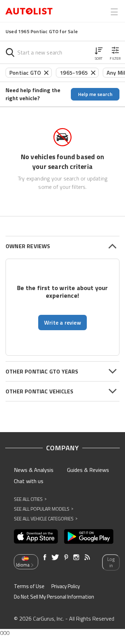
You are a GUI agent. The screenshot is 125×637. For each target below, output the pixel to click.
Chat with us (28, 481)
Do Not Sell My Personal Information (54, 597)
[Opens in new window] (36, 536)
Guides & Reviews (88, 470)
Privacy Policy (65, 586)
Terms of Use (29, 586)
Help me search (95, 94)
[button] (98, 52)
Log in (111, 562)
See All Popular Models (43, 508)
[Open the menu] (114, 11)
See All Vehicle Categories (45, 518)
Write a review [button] (62, 322)
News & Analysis (33, 470)
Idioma (23, 564)
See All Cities (30, 499)
